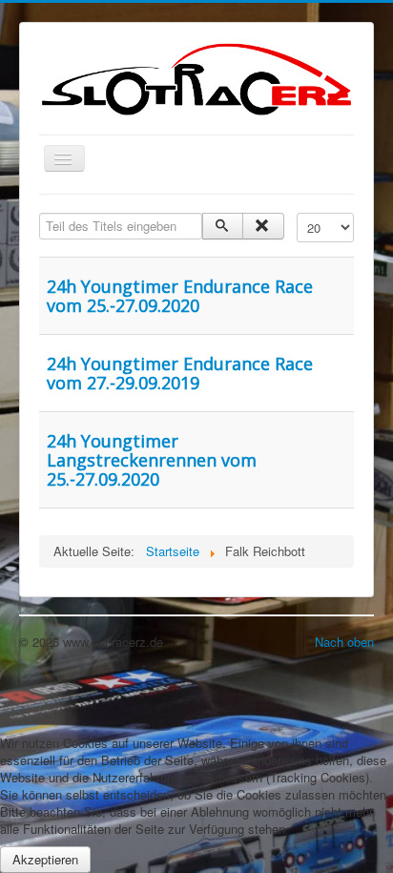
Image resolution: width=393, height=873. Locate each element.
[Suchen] (222, 226)
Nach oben (344, 642)
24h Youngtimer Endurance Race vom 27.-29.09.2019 (180, 373)
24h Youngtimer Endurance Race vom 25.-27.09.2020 (180, 296)
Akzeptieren (45, 859)
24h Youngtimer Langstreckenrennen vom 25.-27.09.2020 (152, 459)
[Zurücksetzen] (262, 226)
